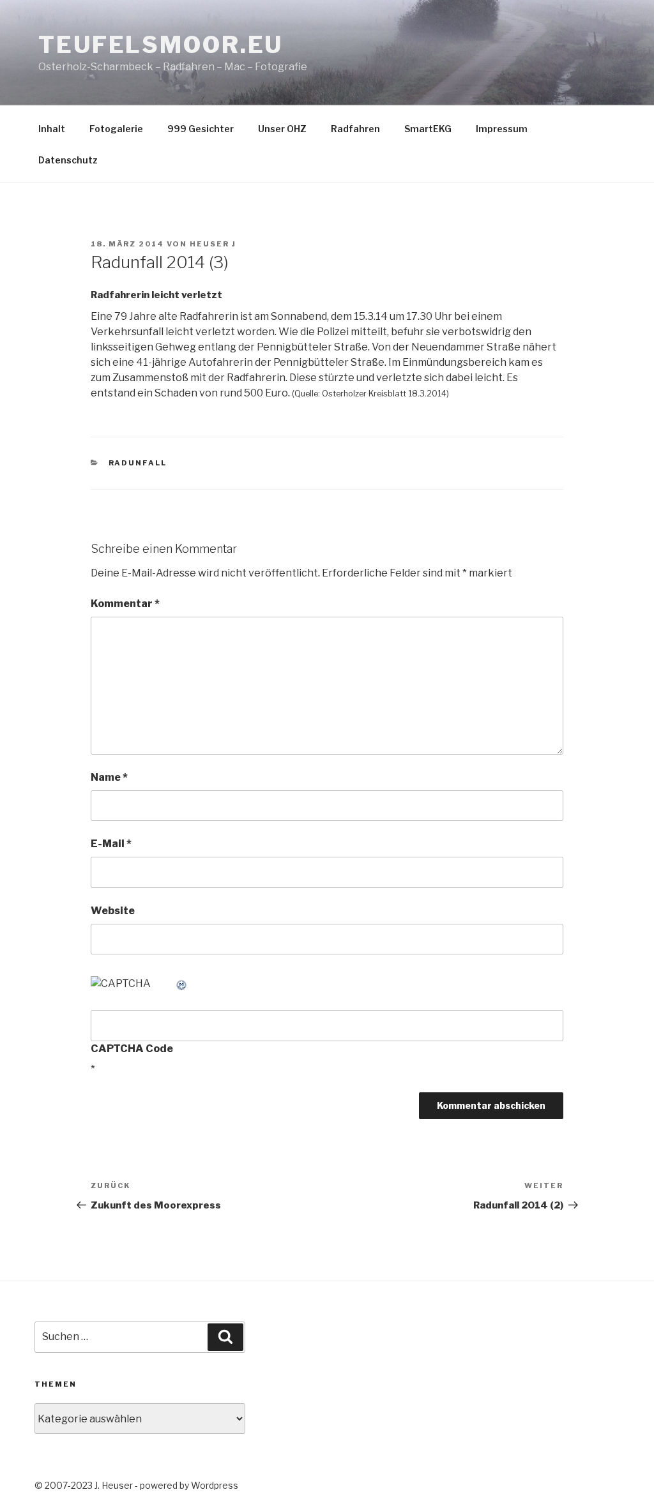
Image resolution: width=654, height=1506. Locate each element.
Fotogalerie (116, 128)
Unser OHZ (282, 128)
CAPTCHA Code (132, 1049)
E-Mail (111, 844)
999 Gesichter (200, 128)
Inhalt (51, 128)
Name (109, 777)
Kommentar (125, 604)
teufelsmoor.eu (160, 45)
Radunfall (138, 462)
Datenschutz (68, 159)
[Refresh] (182, 983)
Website (113, 911)
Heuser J (213, 243)
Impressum (502, 128)
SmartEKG (428, 128)
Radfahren (355, 128)
